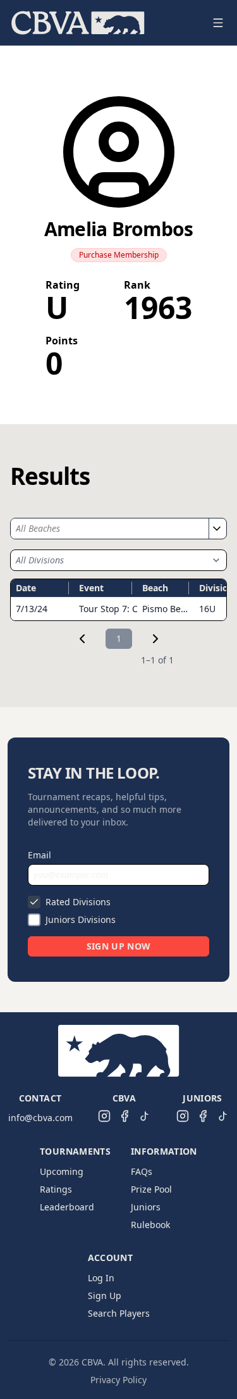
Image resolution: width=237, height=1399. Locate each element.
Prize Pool (151, 1189)
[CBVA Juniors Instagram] (182, 1116)
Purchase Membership (119, 254)
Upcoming (61, 1171)
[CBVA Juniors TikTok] (223, 1116)
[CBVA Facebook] (124, 1116)
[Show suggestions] (216, 528)
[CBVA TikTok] (144, 1116)
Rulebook (150, 1225)
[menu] (103, 23)
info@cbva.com (40, 1118)
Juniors (146, 1207)
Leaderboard (67, 1207)
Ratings (56, 1189)
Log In (101, 1278)
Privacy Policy (118, 1380)
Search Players (119, 1313)
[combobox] (110, 528)
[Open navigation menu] (218, 22)
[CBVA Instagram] (104, 1116)
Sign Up (104, 1295)
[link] (82, 639)
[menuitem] (78, 23)
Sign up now (119, 946)
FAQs (141, 1171)
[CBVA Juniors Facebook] (203, 1116)
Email (39, 855)
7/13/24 (31, 609)
